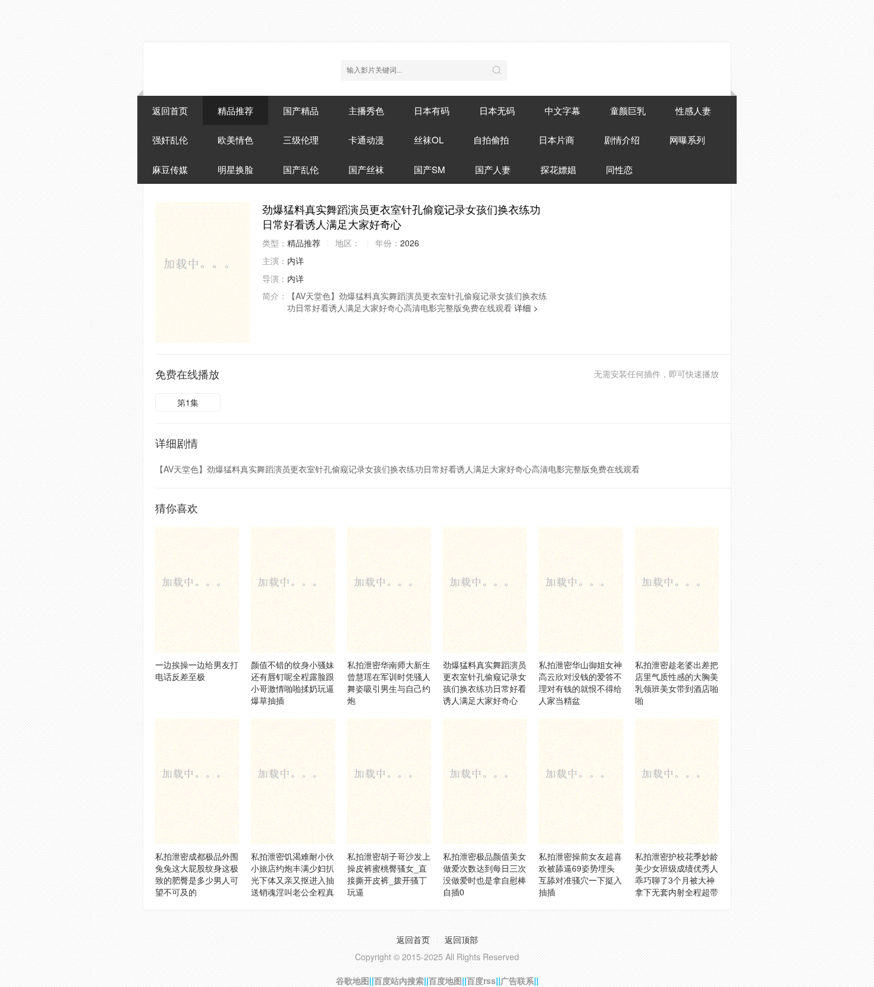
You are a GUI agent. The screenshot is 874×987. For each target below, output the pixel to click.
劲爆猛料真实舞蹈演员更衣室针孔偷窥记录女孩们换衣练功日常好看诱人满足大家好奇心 (484, 682)
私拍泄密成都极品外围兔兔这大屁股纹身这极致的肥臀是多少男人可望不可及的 (196, 874)
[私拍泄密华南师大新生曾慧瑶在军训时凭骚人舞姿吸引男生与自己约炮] (389, 590)
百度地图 (445, 980)
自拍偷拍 (491, 139)
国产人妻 (493, 169)
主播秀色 (366, 110)
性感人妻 (693, 110)
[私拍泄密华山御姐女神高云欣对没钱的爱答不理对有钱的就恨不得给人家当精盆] (581, 590)
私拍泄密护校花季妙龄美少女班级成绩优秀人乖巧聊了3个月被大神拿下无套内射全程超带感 (676, 880)
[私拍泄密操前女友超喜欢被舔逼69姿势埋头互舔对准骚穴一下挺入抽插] (581, 781)
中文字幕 (562, 110)
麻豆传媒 (170, 169)
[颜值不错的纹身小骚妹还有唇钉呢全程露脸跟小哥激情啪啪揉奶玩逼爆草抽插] (293, 590)
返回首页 (170, 110)
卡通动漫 (366, 139)
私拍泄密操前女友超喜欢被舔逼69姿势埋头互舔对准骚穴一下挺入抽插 (580, 874)
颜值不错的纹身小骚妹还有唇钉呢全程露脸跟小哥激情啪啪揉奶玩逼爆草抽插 (292, 682)
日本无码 (497, 110)
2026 (409, 243)
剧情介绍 (622, 139)
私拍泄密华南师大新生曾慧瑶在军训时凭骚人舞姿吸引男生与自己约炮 (388, 682)
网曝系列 (687, 139)
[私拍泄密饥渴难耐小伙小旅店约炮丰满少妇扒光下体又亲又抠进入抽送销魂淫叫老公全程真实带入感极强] (293, 781)
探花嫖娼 (558, 169)
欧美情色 (235, 139)
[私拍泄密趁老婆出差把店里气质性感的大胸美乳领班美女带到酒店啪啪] (677, 590)
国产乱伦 (301, 169)
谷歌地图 (352, 980)
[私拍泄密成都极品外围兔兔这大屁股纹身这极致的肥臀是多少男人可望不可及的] (197, 781)
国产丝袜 (366, 169)
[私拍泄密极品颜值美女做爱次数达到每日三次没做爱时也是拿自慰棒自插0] (485, 781)
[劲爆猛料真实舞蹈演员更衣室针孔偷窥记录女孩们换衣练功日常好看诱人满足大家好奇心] (202, 272)
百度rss (481, 980)
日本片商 (556, 139)
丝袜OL (429, 139)
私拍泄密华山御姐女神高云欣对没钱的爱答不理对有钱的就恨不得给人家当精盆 (580, 682)
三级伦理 (301, 139)
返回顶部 (461, 939)
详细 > (526, 308)
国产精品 (301, 110)
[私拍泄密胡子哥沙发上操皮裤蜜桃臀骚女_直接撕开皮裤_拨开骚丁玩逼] (389, 781)
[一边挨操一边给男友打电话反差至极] (197, 590)
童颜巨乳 (628, 110)
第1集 (188, 402)
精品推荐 (235, 110)
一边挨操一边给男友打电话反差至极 (196, 670)
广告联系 (517, 980)
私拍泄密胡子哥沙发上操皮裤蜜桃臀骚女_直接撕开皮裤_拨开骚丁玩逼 (388, 874)
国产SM (429, 169)
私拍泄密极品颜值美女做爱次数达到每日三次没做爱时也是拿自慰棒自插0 (484, 874)
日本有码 (431, 110)
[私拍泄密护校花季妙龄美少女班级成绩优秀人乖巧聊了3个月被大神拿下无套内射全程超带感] (677, 781)
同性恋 (619, 169)
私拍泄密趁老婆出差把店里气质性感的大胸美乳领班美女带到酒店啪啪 (676, 682)
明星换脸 (235, 169)
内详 (295, 261)
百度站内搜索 (399, 980)
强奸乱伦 (170, 139)
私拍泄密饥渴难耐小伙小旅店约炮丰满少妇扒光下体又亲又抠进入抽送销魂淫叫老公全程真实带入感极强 (292, 880)
